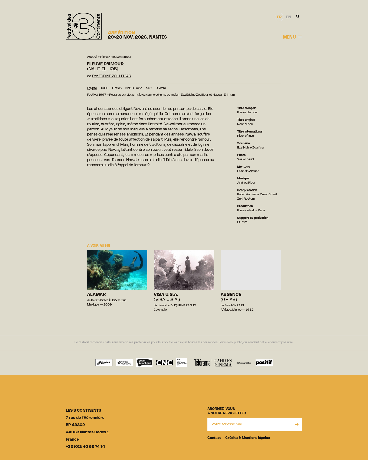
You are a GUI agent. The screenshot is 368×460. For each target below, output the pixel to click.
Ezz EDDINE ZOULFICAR (111, 76)
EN (288, 17)
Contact (214, 438)
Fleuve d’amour (121, 57)
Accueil (92, 57)
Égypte (92, 88)
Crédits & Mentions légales (247, 438)
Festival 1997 (96, 95)
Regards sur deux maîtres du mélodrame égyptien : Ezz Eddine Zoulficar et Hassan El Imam (172, 95)
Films (104, 57)
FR (279, 17)
